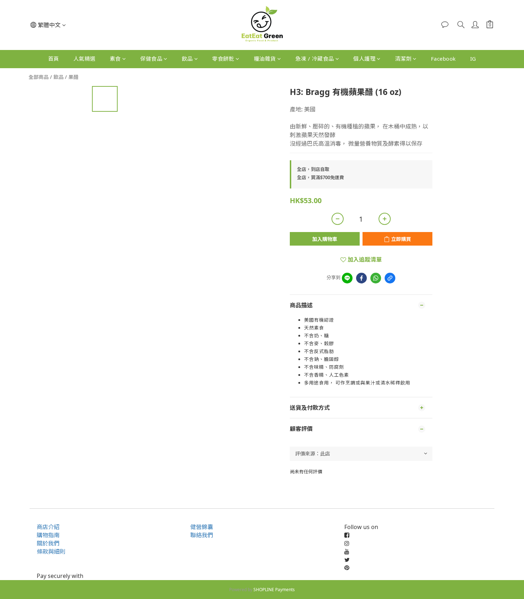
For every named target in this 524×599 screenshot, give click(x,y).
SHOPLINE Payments (274, 590)
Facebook (443, 58)
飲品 (187, 58)
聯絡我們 (201, 535)
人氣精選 (84, 58)
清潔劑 (403, 58)
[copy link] (390, 278)
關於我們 (48, 543)
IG (473, 58)
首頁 (53, 58)
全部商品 (38, 77)
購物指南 (48, 535)
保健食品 (151, 58)
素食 (115, 58)
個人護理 (364, 58)
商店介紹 (48, 527)
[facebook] (361, 278)
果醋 (73, 77)
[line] (347, 278)
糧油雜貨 (265, 58)
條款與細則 (51, 551)
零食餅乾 (223, 58)
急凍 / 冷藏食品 (314, 58)
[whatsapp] (375, 278)
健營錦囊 (201, 527)
